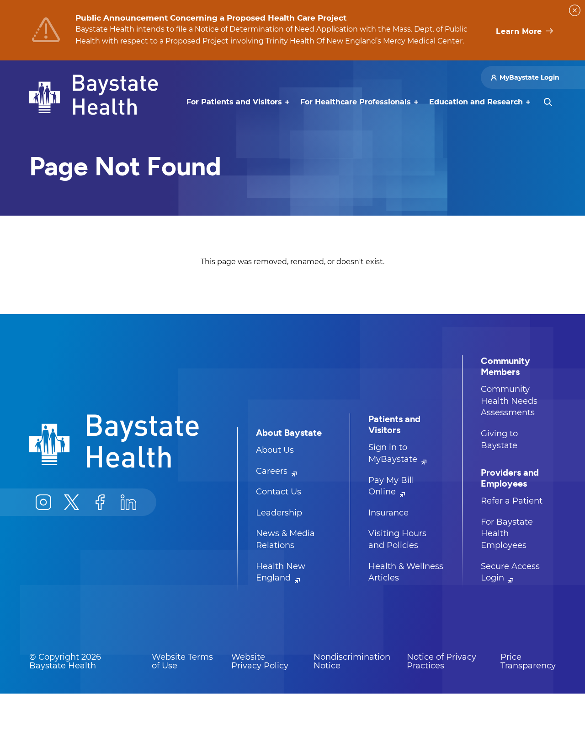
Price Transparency (528, 661)
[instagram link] (43, 502)
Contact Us (278, 492)
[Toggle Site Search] (548, 102)
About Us (275, 450)
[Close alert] (574, 10)
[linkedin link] (128, 502)
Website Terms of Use (182, 661)
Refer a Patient (511, 501)
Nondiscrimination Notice (352, 661)
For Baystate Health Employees (507, 533)
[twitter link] (72, 502)
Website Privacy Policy (259, 661)
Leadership (279, 513)
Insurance (388, 513)
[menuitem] (234, 102)
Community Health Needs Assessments (509, 401)
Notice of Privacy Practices (441, 661)
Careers (273, 471)
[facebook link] (100, 502)
